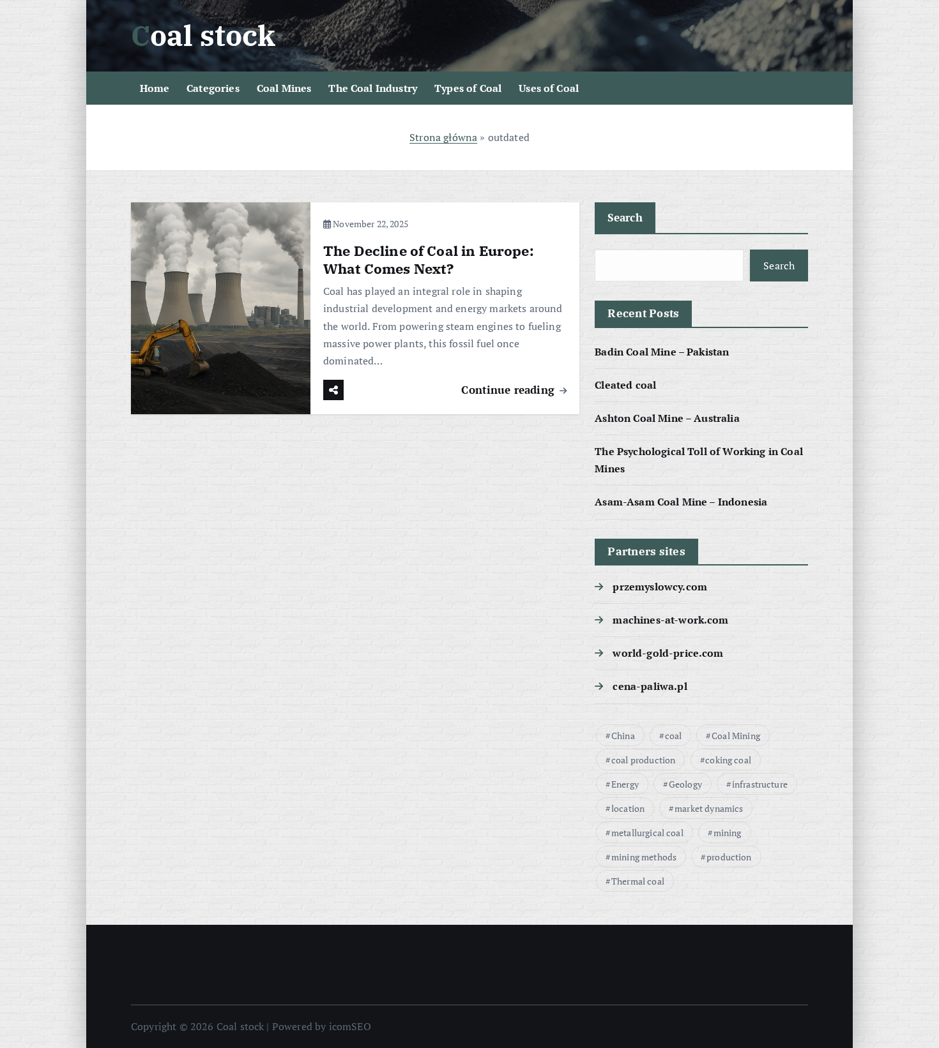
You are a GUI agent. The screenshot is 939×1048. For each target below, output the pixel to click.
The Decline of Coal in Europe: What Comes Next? (428, 259)
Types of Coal (467, 88)
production (729, 857)
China (623, 736)
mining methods (643, 857)
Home (155, 88)
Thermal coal (637, 881)
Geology (685, 784)
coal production (643, 760)
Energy (625, 784)
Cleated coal (625, 385)
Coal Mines (284, 88)
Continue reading (509, 389)
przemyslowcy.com (660, 587)
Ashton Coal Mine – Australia (667, 418)
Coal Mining (736, 736)
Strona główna (443, 137)
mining (728, 833)
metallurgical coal (647, 833)
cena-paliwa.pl (650, 686)
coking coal (728, 760)
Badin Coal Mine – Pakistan (662, 352)
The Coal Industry (372, 88)
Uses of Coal (549, 88)
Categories (213, 88)
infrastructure (760, 784)
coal (673, 736)
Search (625, 217)
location (628, 808)
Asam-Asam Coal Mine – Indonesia (681, 502)
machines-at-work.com (670, 620)
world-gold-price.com (668, 653)
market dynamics (709, 808)
